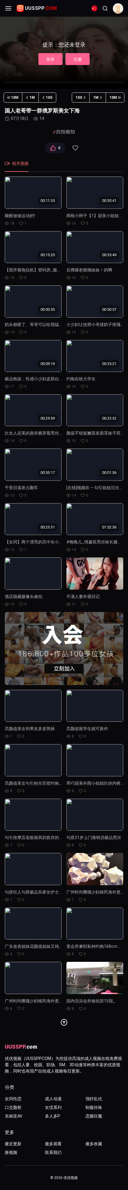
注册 (78, 59)
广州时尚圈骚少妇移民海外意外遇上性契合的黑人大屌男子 (94, 892)
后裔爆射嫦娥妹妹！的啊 (89, 270)
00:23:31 (47, 527)
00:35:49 (109, 255)
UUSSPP (41, 8)
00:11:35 (47, 200)
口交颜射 (13, 1107)
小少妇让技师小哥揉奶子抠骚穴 (94, 324)
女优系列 (53, 1107)
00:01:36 (109, 472)
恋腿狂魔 (93, 1116)
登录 (50, 59)
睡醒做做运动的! (20, 215)
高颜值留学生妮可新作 (87, 728)
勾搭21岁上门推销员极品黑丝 (93, 837)
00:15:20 (47, 255)
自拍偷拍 (65, 132)
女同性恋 (13, 1098)
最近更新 (13, 1143)
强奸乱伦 (93, 1098)
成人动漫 (53, 1098)
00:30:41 (109, 200)
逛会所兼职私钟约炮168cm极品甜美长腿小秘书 (94, 946)
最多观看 (53, 1143)
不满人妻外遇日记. (83, 596)
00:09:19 (47, 363)
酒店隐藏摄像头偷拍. (24, 596)
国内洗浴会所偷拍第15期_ (90, 1001)
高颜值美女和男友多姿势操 (30, 728)
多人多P (52, 1116)
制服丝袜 (93, 1107)
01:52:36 (109, 527)
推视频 (11, 1152)
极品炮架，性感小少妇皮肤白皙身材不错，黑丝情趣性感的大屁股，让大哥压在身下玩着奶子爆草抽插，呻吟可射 (33, 378)
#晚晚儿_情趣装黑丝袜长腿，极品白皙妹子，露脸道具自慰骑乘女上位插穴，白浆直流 (94, 542)
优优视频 (70, 1178)
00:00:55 (47, 309)
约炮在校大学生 (81, 378)
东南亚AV (13, 1116)
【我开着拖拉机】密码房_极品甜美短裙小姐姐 (33, 270)
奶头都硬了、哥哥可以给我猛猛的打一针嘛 (33, 324)
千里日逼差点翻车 (21, 487)
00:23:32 (109, 418)
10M (14, 97)
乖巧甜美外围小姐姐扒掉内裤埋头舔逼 (94, 783)
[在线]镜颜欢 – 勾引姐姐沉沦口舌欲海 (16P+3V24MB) (94, 487)
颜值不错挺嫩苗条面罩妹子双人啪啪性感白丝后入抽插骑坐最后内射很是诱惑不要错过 (94, 433)
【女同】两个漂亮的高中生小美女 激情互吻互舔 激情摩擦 (33, 542)
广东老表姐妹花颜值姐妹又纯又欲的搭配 (33, 946)
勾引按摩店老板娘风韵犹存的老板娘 (33, 837)
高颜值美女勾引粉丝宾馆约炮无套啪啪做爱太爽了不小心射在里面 (33, 783)
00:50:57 (109, 309)
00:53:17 (47, 472)
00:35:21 (109, 363)
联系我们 (53, 1152)
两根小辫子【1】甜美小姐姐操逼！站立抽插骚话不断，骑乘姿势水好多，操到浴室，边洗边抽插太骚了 (94, 215)
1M (32, 97)
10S (49, 97)
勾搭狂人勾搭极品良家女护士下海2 (33, 892)
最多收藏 (93, 1143)
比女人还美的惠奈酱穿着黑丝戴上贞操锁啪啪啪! (33, 433)
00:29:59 (47, 418)
